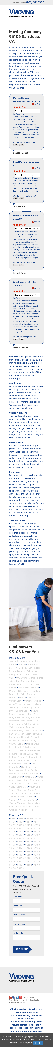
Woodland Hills (26, 810)
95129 (20, 838)
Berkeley (23, 668)
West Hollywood (31, 806)
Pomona (13, 753)
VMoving (26, 997)
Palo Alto (24, 750)
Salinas (26, 763)
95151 (12, 851)
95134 (28, 841)
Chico (12, 677)
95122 (28, 831)
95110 (28, 821)
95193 (36, 864)
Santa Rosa (15, 783)
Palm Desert (15, 747)
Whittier (13, 810)
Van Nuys (32, 800)
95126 (28, 835)
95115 (36, 825)
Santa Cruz (22, 780)
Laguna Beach (23, 710)
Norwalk (25, 737)
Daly (37, 684)
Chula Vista (21, 677)
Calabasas (32, 671)
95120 (12, 831)
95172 (28, 861)
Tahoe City (25, 793)
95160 (20, 858)
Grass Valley (15, 704)
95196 (20, 868)
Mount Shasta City (34, 730)
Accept (38, 1043)
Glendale (38, 701)
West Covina (15, 806)
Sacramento (15, 763)
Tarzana (36, 793)
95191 (20, 864)
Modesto (20, 727)
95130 (28, 838)
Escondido (35, 691)
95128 (12, 838)
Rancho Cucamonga (28, 753)
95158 (36, 854)
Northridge (14, 737)
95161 (28, 858)
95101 (13, 818)
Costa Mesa (15, 684)
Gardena (28, 701)
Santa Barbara (16, 777)
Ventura (21, 803)
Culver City (28, 684)
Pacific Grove (32, 743)
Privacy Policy (13, 1000)
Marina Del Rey (24, 724)
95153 (28, 851)
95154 (36, 851)
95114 (28, 825)
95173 (36, 861)
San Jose (24, 770)
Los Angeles (28, 717)
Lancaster (22, 714)
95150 (36, 848)
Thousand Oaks (16, 796)
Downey (13, 687)
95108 (12, 821)
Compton (14, 681)
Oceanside (14, 740)
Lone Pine (33, 714)
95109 (20, 821)
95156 (20, 854)
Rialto (12, 760)
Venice (12, 803)
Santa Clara (30, 777)
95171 (20, 861)
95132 (12, 841)
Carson (35, 674)
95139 (36, 845)
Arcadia (22, 664)
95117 (20, 828)
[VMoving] (27, 13)
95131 (36, 838)
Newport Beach (16, 734)
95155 (12, 854)
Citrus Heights (36, 677)
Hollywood (38, 704)
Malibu (39, 717)
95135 (36, 841)
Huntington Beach (19, 707)
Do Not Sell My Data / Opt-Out (29, 1000)
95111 (36, 821)
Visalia (30, 803)
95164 (36, 858)
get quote (22, 949)
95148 (28, 848)
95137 (20, 845)
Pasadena (35, 750)
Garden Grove (16, 701)
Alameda (14, 661)
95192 (28, 864)
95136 (12, 845)
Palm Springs (29, 747)
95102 (21, 818)
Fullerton (32, 697)
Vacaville (13, 800)
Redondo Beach (33, 757)
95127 (36, 835)
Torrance (30, 796)
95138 (28, 845)
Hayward (27, 704)
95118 (28, 828)
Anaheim (36, 661)
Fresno (22, 697)
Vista (37, 803)
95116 (12, 828)
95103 (29, 818)
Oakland (35, 737)
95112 (12, 825)
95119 (36, 828)
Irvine (11, 710)
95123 (36, 831)
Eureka (12, 694)
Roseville (31, 760)
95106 (38, 818)
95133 (20, 841)
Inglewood (34, 707)
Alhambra (25, 661)
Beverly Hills (34, 668)
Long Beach (14, 717)
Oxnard (21, 743)
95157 (28, 854)
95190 (12, 864)
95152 (20, 851)
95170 (12, 861)
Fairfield (21, 694)
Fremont (13, 697)
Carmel (26, 674)
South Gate (22, 786)
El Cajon (35, 687)
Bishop (12, 671)
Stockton (21, 790)
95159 (12, 858)
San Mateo (23, 773)
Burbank (21, 671)
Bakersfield (33, 664)
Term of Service (44, 1037)
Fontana (31, 694)
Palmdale (13, 750)
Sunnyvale (14, 793)
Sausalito (27, 783)
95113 (20, 825)
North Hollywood (34, 734)
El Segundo (22, 691)
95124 (12, 835)
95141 (12, 848)
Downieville (24, 687)
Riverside (20, 760)
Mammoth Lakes (17, 720)
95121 (20, 831)
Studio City (33, 790)
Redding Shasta (16, 757)
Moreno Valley (16, 730)
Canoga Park (15, 674)
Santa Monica (36, 780)
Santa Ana (35, 773)
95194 (12, 868)
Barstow (13, 668)
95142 (20, 848)
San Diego (26, 767)
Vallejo (22, 800)
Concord (25, 681)
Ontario (24, 740)
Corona (34, 681)
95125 (20, 835)
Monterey (31, 727)
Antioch (13, 664)
